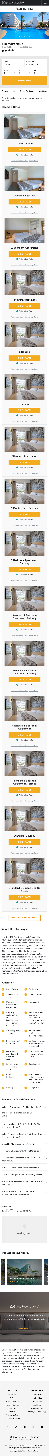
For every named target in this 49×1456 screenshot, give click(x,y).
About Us (12, 1395)
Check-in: (7, 62)
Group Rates (37, 1401)
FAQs (12, 1398)
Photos (5, 91)
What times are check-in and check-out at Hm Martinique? (22, 1135)
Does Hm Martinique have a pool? (18, 1144)
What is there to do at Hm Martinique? (21, 1167)
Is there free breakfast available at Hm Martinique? (21, 1159)
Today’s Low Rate (26, 155)
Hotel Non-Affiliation (12, 1418)
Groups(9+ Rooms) (27, 91)
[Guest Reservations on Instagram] (24, 1427)
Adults (21, 70)
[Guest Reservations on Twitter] (16, 1427)
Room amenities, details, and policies (24, 161)
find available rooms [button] (24, 917)
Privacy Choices (34, 1412)
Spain (31, 1211)
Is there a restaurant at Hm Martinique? (21, 1151)
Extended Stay (37, 1408)
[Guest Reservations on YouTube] (41, 1427)
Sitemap (12, 1411)
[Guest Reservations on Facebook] (8, 1427)
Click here (28, 1369)
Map (13, 91)
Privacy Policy (12, 1408)
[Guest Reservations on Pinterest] (33, 1427)
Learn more (6, 100)
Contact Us (37, 1395)
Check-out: (30, 62)
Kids (35, 70)
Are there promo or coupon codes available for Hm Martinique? (18, 1193)
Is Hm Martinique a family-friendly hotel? (22, 1174)
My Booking (37, 1398)
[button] (2, 25)
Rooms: (7, 70)
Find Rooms (24, 80)
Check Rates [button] (24, 149)
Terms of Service (12, 1405)
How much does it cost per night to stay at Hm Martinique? (21, 1126)
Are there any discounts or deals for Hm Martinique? (22, 1183)
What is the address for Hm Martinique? (21, 1107)
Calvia (19, 1211)
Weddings (43, 91)
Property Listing (12, 1415)
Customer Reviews (12, 1401)
